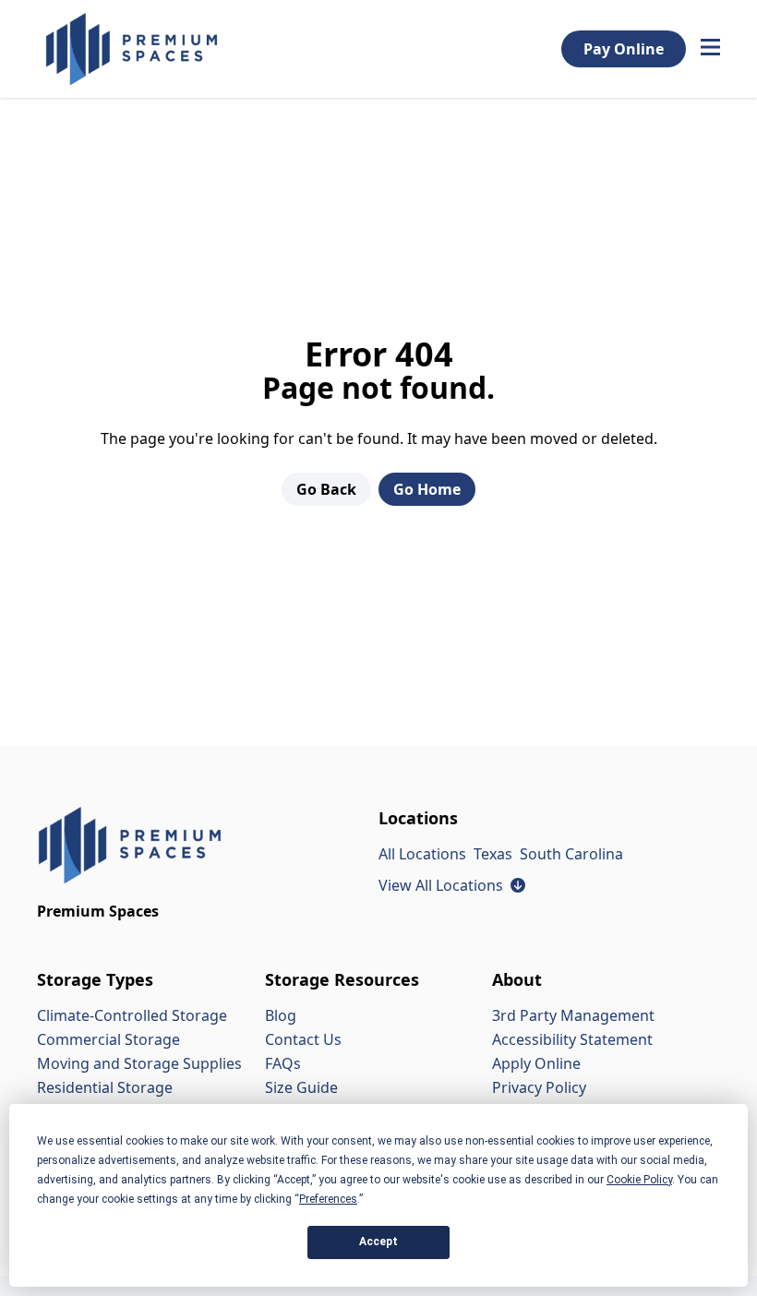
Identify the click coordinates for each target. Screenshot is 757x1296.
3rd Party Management (573, 1015)
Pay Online (623, 49)
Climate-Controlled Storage (132, 1015)
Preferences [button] (328, 1199)
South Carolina (571, 854)
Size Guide (301, 1087)
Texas (493, 854)
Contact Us (303, 1039)
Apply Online (536, 1063)
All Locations (422, 854)
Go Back (326, 489)
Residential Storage (105, 1087)
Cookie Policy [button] (639, 1179)
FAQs (283, 1063)
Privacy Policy (539, 1087)
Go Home (427, 489)
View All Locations (451, 885)
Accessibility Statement (572, 1039)
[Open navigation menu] (710, 49)
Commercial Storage (108, 1039)
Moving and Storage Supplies (139, 1063)
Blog (280, 1015)
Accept (378, 1241)
